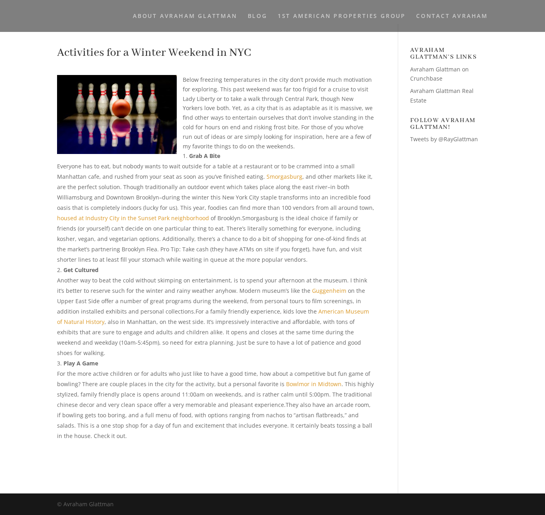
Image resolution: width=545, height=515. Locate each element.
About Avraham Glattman (185, 16)
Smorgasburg (284, 176)
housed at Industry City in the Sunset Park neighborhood (133, 218)
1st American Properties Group (342, 16)
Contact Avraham (452, 16)
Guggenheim (329, 290)
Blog (257, 16)
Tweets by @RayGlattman (444, 139)
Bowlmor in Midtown (314, 384)
